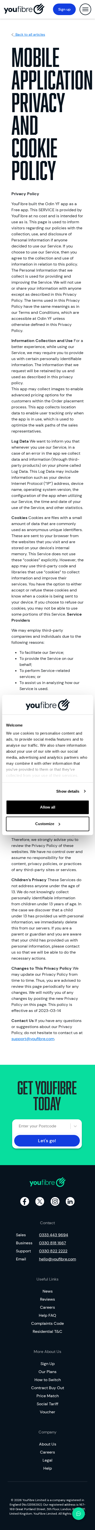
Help (47, 1468)
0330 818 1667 (52, 1243)
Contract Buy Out (47, 1387)
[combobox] (22, 1126)
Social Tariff (47, 1404)
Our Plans (47, 1371)
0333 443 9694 (53, 1235)
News (48, 1291)
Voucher (47, 1412)
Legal (47, 1460)
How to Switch (47, 1379)
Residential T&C (47, 1331)
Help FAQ (47, 1315)
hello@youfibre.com (57, 1259)
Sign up (64, 9)
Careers (47, 1307)
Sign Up (48, 1363)
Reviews (47, 1299)
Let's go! (47, 1141)
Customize (44, 824)
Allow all (47, 807)
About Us (47, 1444)
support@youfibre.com (32, 1038)
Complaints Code (47, 1323)
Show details (67, 791)
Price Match (47, 1395)
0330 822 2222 (53, 1251)
